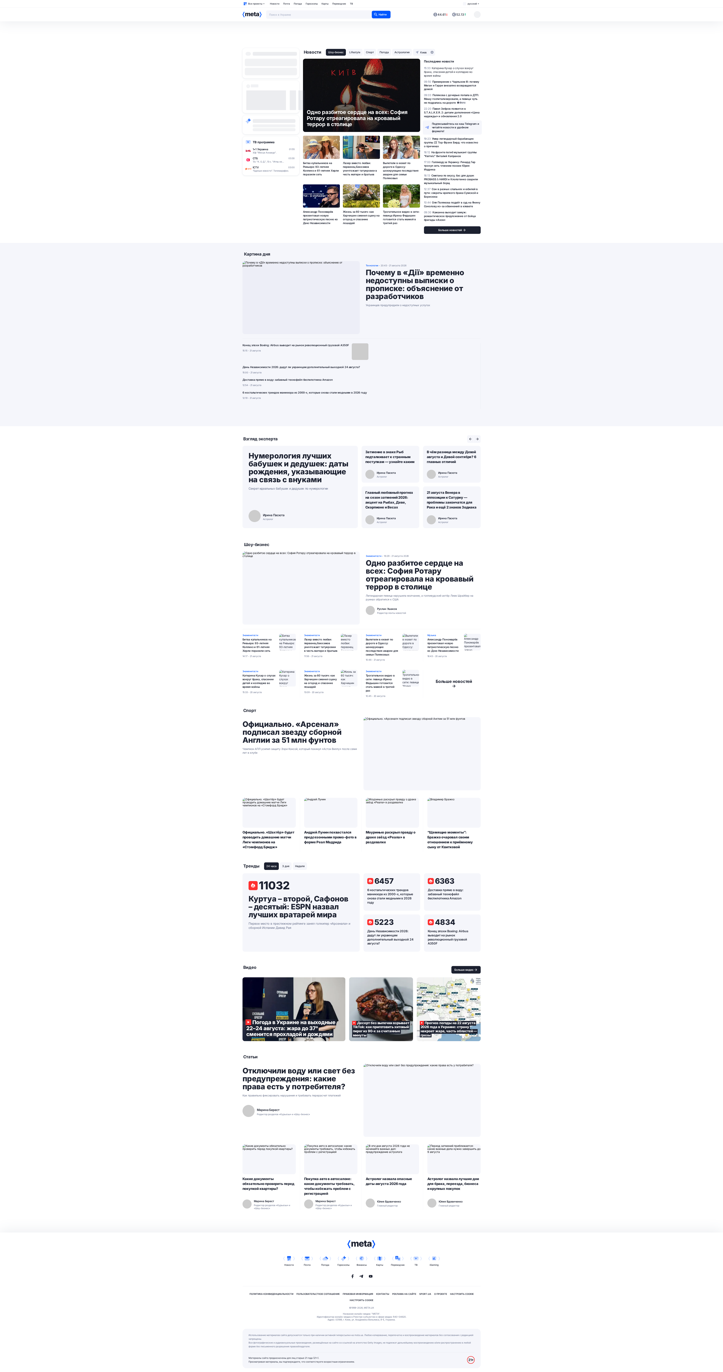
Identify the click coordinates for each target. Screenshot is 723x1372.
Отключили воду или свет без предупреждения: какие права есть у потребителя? (299, 1079)
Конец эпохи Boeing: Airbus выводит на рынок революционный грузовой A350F (296, 345)
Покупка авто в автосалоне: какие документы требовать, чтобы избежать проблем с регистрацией (329, 1186)
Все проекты (255, 3)
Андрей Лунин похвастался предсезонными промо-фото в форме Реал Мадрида (330, 837)
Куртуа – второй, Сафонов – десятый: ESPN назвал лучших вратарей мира (298, 907)
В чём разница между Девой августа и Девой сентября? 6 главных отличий (451, 457)
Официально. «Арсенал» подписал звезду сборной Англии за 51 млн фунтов (292, 732)
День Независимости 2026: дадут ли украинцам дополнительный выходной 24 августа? (301, 367)
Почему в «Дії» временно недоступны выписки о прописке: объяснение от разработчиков (415, 284)
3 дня (285, 866)
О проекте (440, 1294)
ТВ (351, 3)
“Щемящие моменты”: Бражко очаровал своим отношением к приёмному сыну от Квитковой (450, 839)
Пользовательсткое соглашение (318, 1294)
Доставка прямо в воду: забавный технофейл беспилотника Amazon (288, 379)
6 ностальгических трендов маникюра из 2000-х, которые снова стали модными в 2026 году (305, 392)
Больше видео (463, 969)
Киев (423, 52)
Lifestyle (354, 52)
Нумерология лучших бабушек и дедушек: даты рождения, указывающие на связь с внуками (298, 467)
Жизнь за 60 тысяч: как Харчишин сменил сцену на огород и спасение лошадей (361, 217)
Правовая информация (358, 1294)
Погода (298, 3)
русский (472, 3)
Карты (325, 3)
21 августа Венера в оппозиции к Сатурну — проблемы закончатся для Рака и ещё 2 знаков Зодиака (452, 500)
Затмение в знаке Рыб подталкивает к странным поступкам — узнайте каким (390, 457)
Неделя (300, 866)
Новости (274, 3)
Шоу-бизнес (336, 52)
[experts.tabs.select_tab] (470, 439)
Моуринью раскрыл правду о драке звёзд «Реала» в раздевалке (391, 837)
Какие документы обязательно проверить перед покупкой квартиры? (268, 1184)
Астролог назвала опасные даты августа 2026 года (389, 1181)
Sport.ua (425, 1294)
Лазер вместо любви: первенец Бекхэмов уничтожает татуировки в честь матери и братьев (360, 168)
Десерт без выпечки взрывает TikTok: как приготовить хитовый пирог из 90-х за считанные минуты (381, 1009)
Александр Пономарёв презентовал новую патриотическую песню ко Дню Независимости (320, 217)
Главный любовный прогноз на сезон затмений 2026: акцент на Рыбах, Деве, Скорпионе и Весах (389, 500)
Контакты (382, 1294)
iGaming (434, 1264)
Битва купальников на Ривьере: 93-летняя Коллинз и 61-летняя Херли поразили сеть (321, 168)
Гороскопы (312, 3)
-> (454, 683)
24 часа (271, 866)
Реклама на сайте (404, 1294)
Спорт (370, 52)
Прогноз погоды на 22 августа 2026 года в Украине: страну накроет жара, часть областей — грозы (449, 1009)
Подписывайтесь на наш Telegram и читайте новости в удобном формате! (455, 127)
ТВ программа (263, 142)
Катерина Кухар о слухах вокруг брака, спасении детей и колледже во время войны (259, 681)
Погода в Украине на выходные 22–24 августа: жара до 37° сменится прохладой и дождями (294, 1009)
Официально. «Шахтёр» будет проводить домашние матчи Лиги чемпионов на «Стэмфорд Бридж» (268, 839)
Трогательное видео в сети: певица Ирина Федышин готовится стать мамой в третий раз (401, 217)
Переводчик (339, 3)
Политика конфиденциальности (271, 1294)
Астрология (402, 52)
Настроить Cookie (462, 1294)
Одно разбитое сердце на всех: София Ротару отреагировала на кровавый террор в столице (419, 575)
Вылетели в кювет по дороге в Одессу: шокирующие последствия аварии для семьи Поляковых (400, 170)
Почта (286, 3)
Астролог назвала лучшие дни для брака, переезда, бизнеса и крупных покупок (453, 1184)
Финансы (361, 1264)
